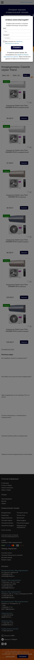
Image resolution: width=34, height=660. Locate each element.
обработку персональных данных (13, 42)
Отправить (17, 47)
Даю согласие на (13, 42)
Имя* (4, 28)
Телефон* (6, 35)
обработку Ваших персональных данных (16, 56)
